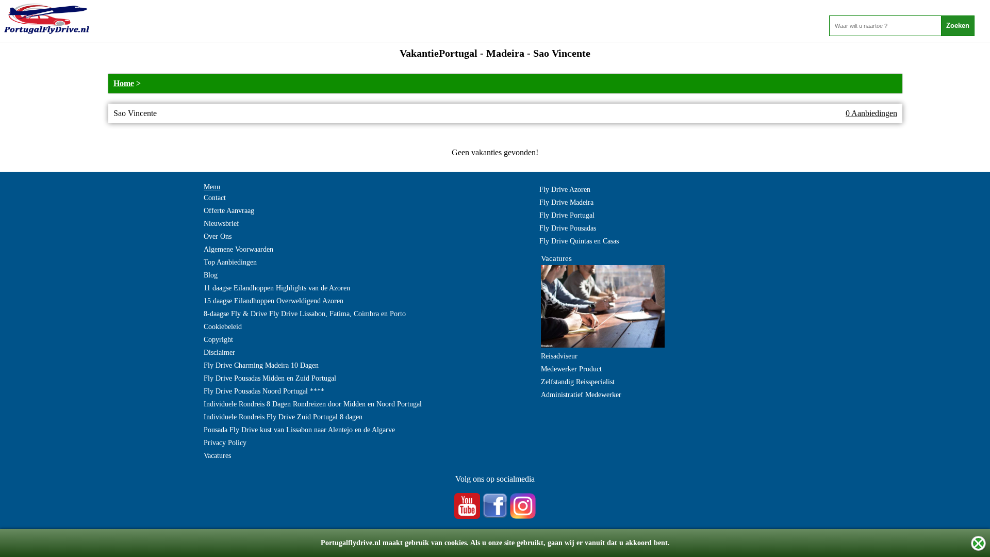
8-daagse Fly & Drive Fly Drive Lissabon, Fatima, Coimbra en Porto (305, 314)
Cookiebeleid (223, 327)
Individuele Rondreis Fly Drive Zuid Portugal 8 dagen (283, 417)
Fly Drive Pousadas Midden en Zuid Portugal (270, 378)
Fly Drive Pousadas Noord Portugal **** (264, 391)
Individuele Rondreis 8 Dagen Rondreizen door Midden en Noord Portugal (313, 404)
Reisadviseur (559, 356)
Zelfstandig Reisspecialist (578, 382)
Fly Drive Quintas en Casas (579, 241)
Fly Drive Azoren (564, 189)
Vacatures (217, 456)
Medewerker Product (571, 369)
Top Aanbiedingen (230, 262)
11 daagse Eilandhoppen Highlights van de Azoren (277, 288)
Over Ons (218, 236)
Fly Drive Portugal (567, 215)
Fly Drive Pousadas (567, 228)
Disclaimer (219, 352)
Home (123, 83)
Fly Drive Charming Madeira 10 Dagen (261, 365)
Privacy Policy (225, 443)
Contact (215, 198)
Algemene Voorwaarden (238, 249)
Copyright (218, 339)
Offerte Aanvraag (229, 211)
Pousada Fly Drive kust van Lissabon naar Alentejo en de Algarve (299, 430)
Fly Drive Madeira (566, 202)
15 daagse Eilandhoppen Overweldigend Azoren (273, 301)
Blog (211, 275)
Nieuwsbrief (221, 223)
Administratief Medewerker (581, 395)
